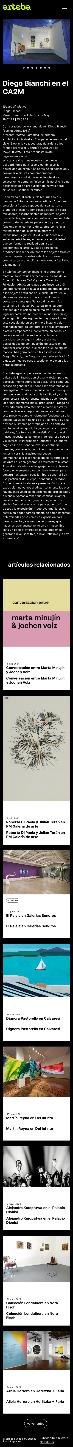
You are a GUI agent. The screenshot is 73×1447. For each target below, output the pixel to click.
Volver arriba (35, 1423)
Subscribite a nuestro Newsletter (54, 1440)
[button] (24, 68)
